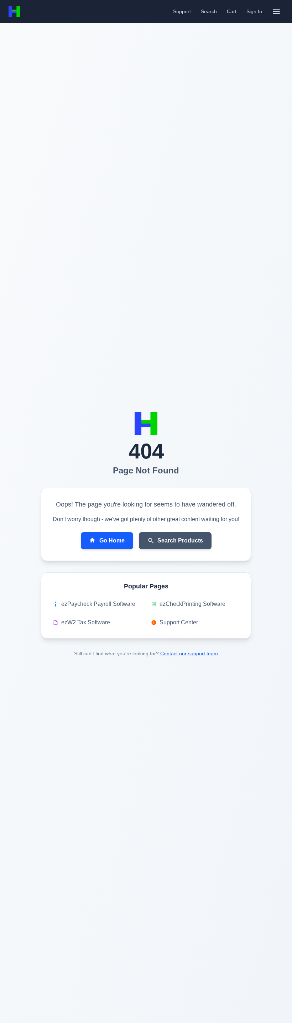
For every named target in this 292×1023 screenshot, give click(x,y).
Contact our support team (189, 653)
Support (182, 11)
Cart (231, 11)
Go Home (112, 540)
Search (209, 11)
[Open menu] (276, 11)
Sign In (254, 11)
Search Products (180, 540)
